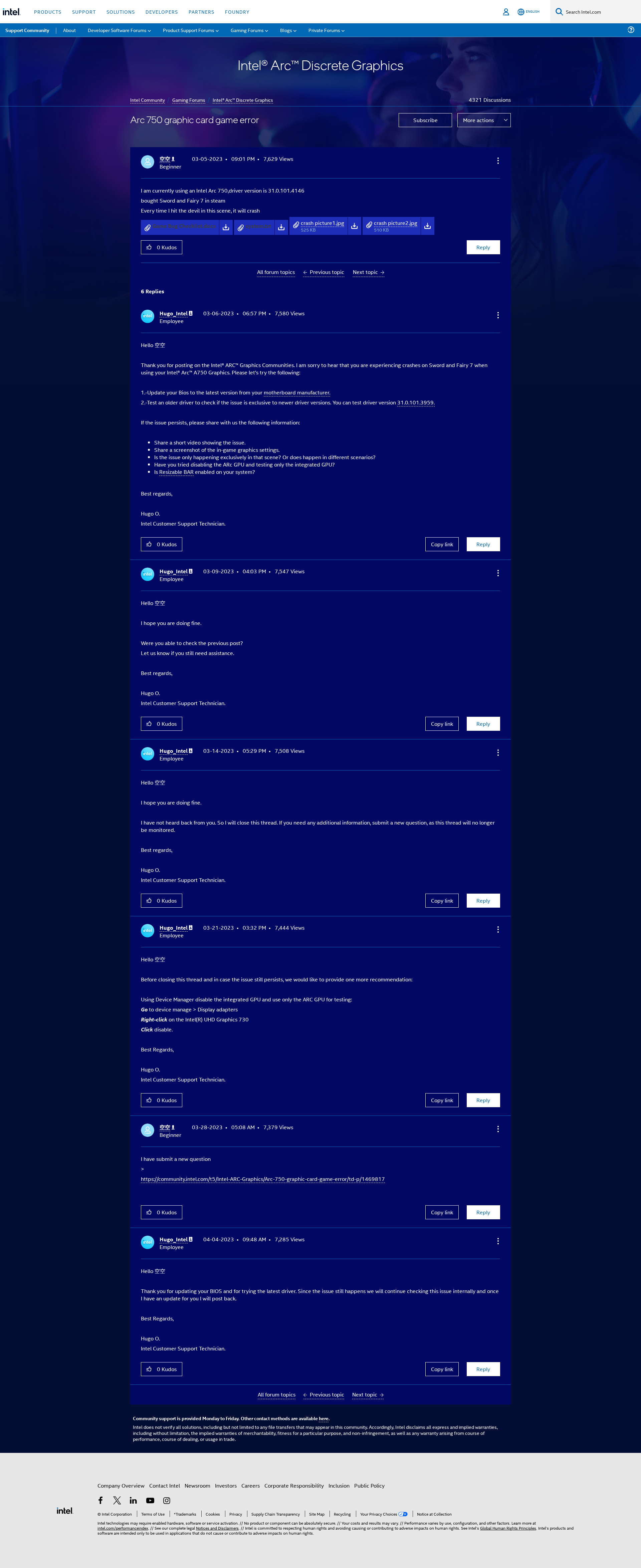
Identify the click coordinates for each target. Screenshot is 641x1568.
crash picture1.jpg (322, 223)
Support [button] (84, 11)
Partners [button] (201, 11)
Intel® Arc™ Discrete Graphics (243, 99)
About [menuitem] (69, 29)
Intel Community (147, 99)
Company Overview (121, 1485)
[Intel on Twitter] (117, 1501)
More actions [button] (478, 120)
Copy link (442, 544)
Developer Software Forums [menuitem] (117, 29)
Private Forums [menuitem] (324, 29)
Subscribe (425, 120)
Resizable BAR (176, 472)
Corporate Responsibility (294, 1485)
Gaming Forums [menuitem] (247, 29)
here (324, 1418)
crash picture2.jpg (395, 223)
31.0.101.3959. (416, 402)
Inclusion (339, 1485)
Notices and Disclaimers (217, 1528)
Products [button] (47, 11)
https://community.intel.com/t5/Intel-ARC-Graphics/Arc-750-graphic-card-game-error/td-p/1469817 (263, 1179)
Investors (226, 1485)
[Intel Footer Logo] (65, 1510)
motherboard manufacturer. (297, 392)
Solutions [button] (120, 11)
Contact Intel (164, 1485)
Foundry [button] (237, 11)
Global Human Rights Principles (508, 1528)
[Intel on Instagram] (166, 1501)
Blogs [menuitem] (286, 29)
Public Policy (369, 1485)
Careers (250, 1485)
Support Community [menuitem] (27, 30)
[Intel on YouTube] (150, 1501)
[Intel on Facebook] (100, 1501)
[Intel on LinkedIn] (133, 1501)
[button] (497, 160)
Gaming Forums (188, 99)
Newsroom (197, 1485)
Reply (483, 247)
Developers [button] (162, 11)
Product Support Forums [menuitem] (188, 29)
